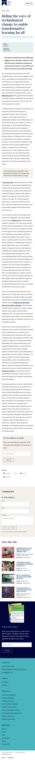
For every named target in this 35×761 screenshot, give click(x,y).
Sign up (4, 741)
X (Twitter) (5, 682)
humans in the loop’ (8, 371)
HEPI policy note (7, 95)
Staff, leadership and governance (12, 713)
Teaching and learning (8, 719)
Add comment (9, 497)
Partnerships (6, 738)
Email (3, 500)
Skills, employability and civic (10, 710)
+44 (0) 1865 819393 (8, 666)
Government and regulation (10, 704)
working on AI (15, 220)
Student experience (8, 716)
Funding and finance (8, 701)
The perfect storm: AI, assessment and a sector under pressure (24, 589)
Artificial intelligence (8, 698)
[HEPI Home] (8, 3)
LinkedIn (4, 685)
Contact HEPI (6, 744)
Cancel (12, 527)
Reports (4, 729)
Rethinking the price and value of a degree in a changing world (24, 549)
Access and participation (9, 695)
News (3, 735)
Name (3, 508)
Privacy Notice (10, 757)
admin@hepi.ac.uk (7, 672)
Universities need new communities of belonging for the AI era (24, 563)
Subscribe (8, 460)
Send (5, 527)
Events (4, 732)
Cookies (3, 757)
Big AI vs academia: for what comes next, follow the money (23, 576)
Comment (4, 515)
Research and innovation (9, 707)
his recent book (8, 182)
